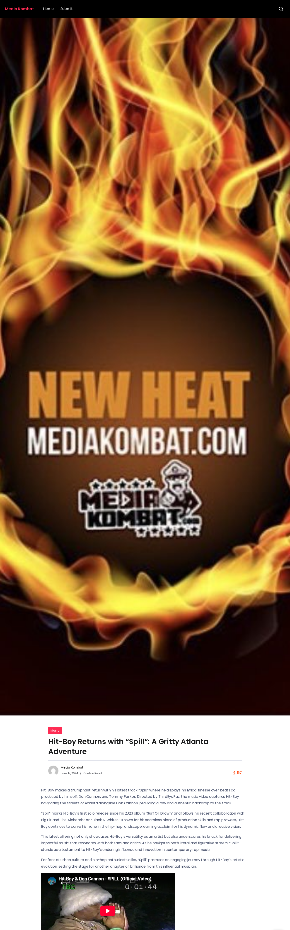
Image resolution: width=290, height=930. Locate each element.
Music (55, 730)
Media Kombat (19, 9)
